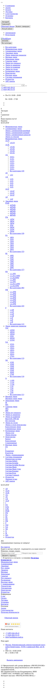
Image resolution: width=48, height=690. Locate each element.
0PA (6, 409)
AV (6, 173)
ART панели (10, 81)
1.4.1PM (13, 304)
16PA (12, 249)
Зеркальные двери (12, 59)
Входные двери (11, 75)
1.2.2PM (13, 298)
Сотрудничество (11, 14)
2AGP (12, 193)
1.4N (11, 392)
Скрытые (4, 576)
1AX (11, 179)
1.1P (11, 318)
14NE (12, 368)
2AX (11, 181)
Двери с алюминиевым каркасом (17, 135)
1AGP (12, 191)
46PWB (13, 215)
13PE (12, 262)
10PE (12, 255)
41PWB (13, 205)
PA (6, 235)
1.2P (11, 320)
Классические (10, 441)
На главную (5, 547)
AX (6, 177)
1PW (11, 225)
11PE (12, 257)
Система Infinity (11, 461)
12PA (12, 241)
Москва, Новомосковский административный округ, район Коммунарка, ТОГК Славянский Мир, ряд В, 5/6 (25, 647)
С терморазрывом (7, 584)
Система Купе (10, 473)
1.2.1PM (13, 296)
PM (6, 290)
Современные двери (13, 429)
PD (6, 272)
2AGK (12, 149)
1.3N (11, 390)
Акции (8, 8)
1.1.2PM (13, 294)
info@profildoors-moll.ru (14, 637)
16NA (12, 354)
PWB (7, 203)
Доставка (8, 12)
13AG (12, 163)
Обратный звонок (8, 26)
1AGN (12, 143)
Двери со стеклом (12, 137)
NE (6, 360)
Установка (9, 16)
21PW (12, 229)
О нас (3, 596)
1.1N (11, 386)
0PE (6, 411)
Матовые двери (11, 57)
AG (6, 155)
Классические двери (13, 427)
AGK (7, 145)
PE (6, 253)
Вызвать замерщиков (15, 660)
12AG (12, 161)
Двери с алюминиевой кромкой (17, 133)
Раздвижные (5, 580)
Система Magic (11, 467)
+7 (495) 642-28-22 (8, 87)
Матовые (4, 572)
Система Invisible (11, 463)
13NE (12, 366)
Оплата (8, 10)
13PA (12, 243)
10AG (12, 157)
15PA (12, 247)
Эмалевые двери (11, 53)
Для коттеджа (6, 586)
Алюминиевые (6, 564)
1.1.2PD (13, 280)
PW (6, 217)
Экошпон (4, 570)
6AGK (12, 153)
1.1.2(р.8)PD (14, 278)
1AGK (12, 147)
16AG (12, 169)
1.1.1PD (13, 274)
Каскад (8, 439)
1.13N (12, 384)
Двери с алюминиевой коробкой (17, 131)
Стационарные (11, 443)
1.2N (11, 388)
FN (6, 447)
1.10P (12, 310)
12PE (12, 260)
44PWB (13, 211)
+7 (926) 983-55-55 (8, 89)
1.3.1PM (13, 300)
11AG (12, 159)
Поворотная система (13, 459)
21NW (12, 340)
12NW (12, 330)
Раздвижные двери (12, 71)
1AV (11, 175)
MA (6, 405)
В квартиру (9, 451)
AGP (7, 189)
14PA (12, 245)
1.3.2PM (13, 302)
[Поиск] (26, 85)
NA (6, 342)
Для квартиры (6, 588)
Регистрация (10, 35)
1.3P (11, 322)
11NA (12, 344)
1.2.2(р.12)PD (15, 284)
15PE (12, 266)
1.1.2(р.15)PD (15, 276)
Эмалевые (5, 566)
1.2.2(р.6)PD (14, 286)
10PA (12, 237)
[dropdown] (2, 2)
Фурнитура (9, 79)
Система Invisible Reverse (14, 465)
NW (6, 328)
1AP (11, 199)
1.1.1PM (13, 292)
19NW (12, 334)
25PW (12, 231)
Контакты (9, 18)
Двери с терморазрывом (14, 455)
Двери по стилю (11, 69)
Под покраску (6, 578)
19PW (12, 223)
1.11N (12, 382)
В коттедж (9, 453)
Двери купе (9, 433)
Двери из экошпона (12, 65)
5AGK (12, 151)
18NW (12, 332)
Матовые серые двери (13, 398)
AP (6, 197)
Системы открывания (13, 77)
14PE (12, 264)
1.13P (12, 316)
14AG (12, 165)
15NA (12, 352)
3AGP (12, 195)
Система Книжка (11, 471)
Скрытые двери (11, 61)
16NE (12, 372)
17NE (12, 374)
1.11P (12, 312)
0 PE (7, 509)
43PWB (13, 209)
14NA (12, 350)
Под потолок (10, 421)
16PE (12, 268)
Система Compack (12, 475)
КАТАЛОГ (5, 41)
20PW (12, 227)
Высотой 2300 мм (12, 419)
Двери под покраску (13, 63)
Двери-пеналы (10, 435)
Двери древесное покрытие (15, 55)
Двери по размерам (12, 67)
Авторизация (10, 33)
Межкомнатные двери (13, 49)
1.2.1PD (13, 282)
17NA (12, 356)
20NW (12, 338)
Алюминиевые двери (13, 51)
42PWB (13, 207)
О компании (10, 6)
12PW (12, 219)
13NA (12, 348)
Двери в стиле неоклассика (15, 425)
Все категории (10, 47)
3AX (11, 183)
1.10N (12, 380)
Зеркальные (5, 574)
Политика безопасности (10, 612)
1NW (12, 336)
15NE (12, 370)
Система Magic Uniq (13, 469)
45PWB (13, 213)
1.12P (12, 314)
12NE (12, 364)
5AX (11, 187)
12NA (12, 346)
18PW (12, 221)
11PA (12, 239)
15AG (12, 167)
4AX (11, 185)
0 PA (7, 507)
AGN (7, 141)
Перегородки (10, 73)
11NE (12, 362)
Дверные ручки (11, 479)
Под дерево (5, 568)
